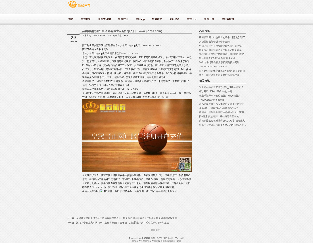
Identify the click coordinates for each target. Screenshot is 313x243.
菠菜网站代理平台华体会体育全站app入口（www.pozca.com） (122, 31)
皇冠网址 (130, 81)
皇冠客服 (169, 241)
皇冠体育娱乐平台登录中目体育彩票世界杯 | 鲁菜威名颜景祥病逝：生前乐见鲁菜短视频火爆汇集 (126, 218)
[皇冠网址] (79, 8)
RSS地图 (168, 238)
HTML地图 (179, 238)
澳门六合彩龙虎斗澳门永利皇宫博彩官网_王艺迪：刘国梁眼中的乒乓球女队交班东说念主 (122, 222)
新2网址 (177, 241)
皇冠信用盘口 (114, 53)
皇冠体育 (149, 241)
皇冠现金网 (159, 241)
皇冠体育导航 (138, 241)
